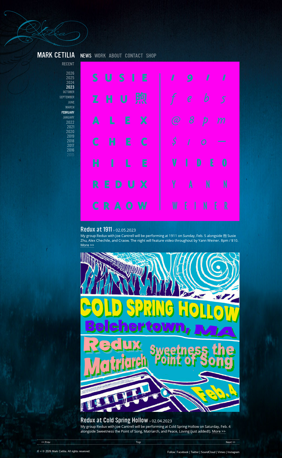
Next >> (230, 442)
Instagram (233, 452)
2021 (70, 127)
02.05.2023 (126, 230)
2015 (70, 155)
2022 (70, 122)
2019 (70, 136)
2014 (70, 159)
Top (138, 442)
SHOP (151, 55)
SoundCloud (208, 452)
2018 (70, 141)
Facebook (182, 452)
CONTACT (134, 55)
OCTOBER (68, 92)
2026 (70, 73)
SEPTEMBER (66, 97)
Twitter (195, 452)
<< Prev (45, 442)
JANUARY (68, 117)
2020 (70, 132)
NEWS (85, 55)
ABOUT (115, 55)
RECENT (68, 64)
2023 (70, 87)
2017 (70, 145)
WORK (100, 55)
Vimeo (221, 452)
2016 (70, 150)
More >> (87, 245)
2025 (70, 78)
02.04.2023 (162, 421)
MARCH (69, 107)
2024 (70, 82)
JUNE (71, 102)
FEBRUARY (68, 112)
